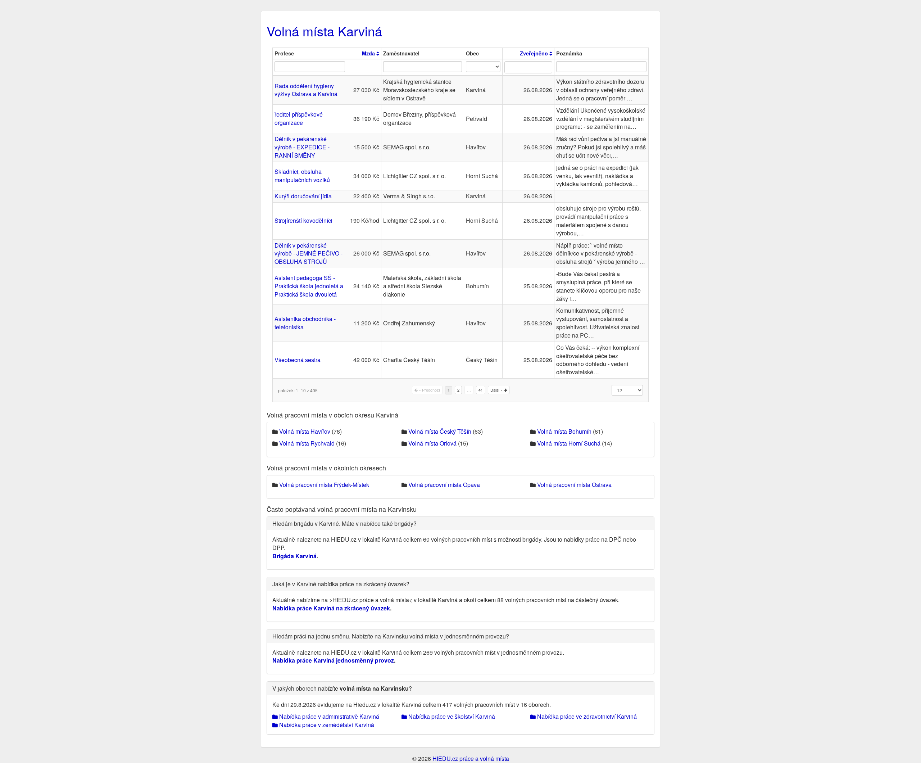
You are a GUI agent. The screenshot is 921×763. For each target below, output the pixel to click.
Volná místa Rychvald (307, 443)
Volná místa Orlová (432, 443)
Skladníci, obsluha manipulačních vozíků (302, 175)
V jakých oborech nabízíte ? (342, 688)
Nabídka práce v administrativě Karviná (328, 716)
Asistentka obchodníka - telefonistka (305, 323)
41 (480, 390)
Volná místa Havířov (304, 431)
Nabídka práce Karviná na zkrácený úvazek (331, 608)
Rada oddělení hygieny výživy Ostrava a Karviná (306, 90)
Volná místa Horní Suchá (568, 443)
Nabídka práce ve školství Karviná (451, 716)
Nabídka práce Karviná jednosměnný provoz (333, 660)
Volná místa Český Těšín (439, 431)
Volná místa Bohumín (564, 431)
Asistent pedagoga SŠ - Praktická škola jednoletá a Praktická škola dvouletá (309, 286)
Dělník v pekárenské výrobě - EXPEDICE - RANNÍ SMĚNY (302, 147)
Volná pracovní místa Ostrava (574, 484)
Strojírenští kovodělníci (303, 220)
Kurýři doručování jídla (303, 196)
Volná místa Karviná (324, 31)
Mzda (369, 53)
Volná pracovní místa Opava (444, 484)
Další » (497, 390)
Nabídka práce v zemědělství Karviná (326, 725)
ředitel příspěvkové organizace (299, 118)
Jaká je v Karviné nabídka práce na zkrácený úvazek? (340, 584)
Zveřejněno (534, 53)
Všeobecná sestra (298, 360)
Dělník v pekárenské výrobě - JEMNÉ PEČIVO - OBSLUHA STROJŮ (308, 253)
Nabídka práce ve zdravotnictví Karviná (586, 716)
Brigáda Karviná (294, 556)
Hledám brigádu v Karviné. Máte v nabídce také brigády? (344, 523)
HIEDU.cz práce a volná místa (470, 758)
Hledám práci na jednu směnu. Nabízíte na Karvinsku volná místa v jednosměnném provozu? (390, 636)
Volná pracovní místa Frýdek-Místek (324, 484)
